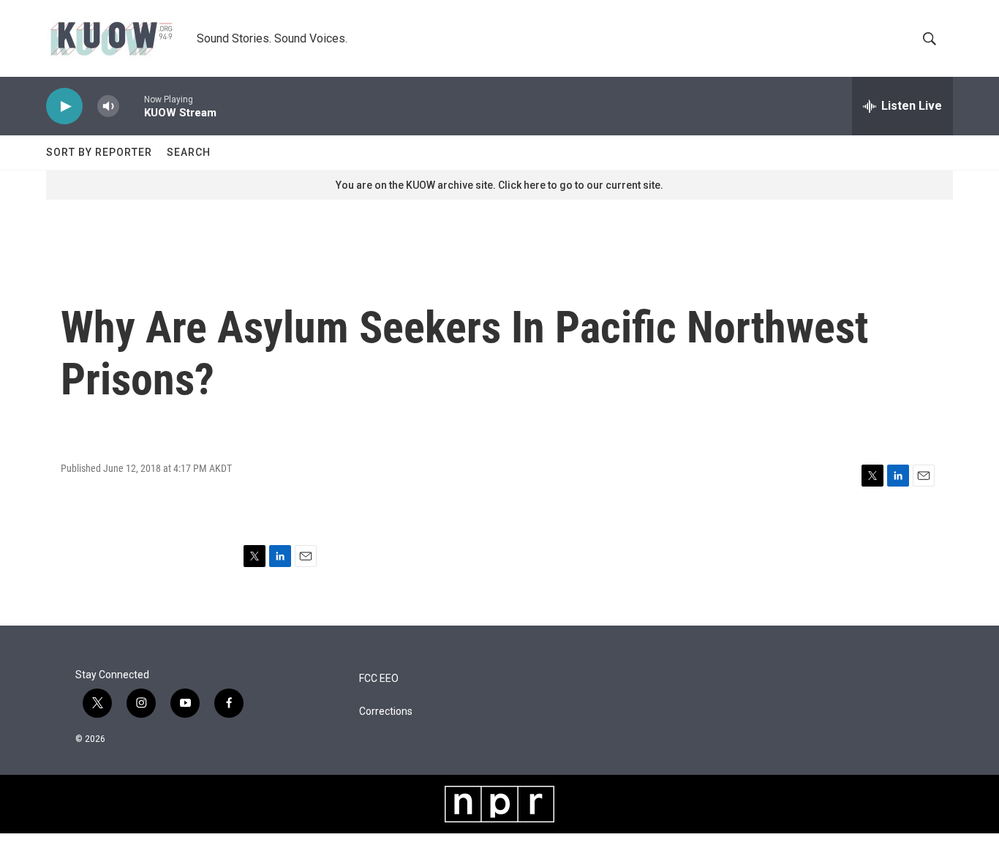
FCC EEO (379, 678)
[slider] (131, 105)
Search (189, 152)
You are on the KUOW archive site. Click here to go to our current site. (499, 185)
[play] (64, 106)
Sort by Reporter (99, 152)
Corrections (385, 711)
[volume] (108, 106)
